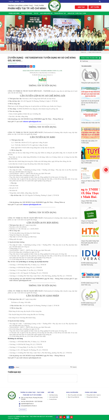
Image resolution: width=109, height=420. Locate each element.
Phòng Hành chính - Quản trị (94, 395)
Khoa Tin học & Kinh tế (73, 397)
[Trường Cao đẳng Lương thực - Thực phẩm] (54, 5)
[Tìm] (99, 1)
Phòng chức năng (14, 13)
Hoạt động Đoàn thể (46, 13)
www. (22, 406)
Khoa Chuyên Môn (26, 13)
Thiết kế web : (11, 418)
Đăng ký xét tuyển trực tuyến (77, 13)
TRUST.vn (16, 418)
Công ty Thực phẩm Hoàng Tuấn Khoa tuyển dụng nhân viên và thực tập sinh (90, 243)
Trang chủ (11, 1)
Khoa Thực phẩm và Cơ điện (75, 395)
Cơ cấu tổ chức (53, 399)
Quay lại (74, 367)
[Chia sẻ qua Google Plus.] (17, 367)
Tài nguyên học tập (60, 13)
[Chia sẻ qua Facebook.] (11, 367)
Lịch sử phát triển (53, 397)
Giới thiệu (17, 1)
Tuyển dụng (85, 61)
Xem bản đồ (22, 409)
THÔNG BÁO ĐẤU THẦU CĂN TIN (90, 123)
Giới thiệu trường (53, 395)
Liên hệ (22, 1)
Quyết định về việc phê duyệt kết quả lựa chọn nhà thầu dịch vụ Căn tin (90, 102)
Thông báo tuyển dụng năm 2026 (90, 83)
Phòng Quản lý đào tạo (92, 397)
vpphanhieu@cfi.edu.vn (27, 403)
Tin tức (36, 13)
